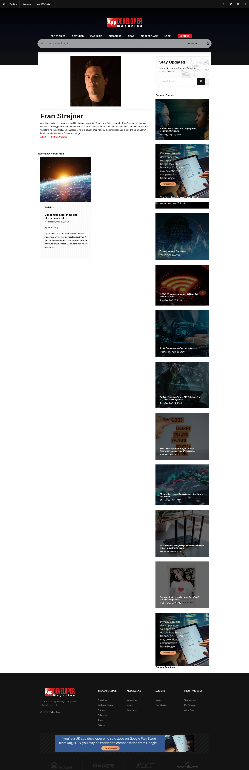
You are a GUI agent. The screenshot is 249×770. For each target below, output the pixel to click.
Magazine (96, 36)
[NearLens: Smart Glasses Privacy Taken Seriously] (182, 205)
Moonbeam (55, 711)
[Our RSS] (245, 4)
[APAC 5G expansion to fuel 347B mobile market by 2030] (182, 285)
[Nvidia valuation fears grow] (182, 236)
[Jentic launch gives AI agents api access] (182, 333)
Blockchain (49, 207)
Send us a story (44, 4)
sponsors (26, 4)
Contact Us (190, 700)
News (131, 36)
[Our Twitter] (230, 4)
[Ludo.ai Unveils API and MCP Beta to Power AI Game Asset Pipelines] (182, 385)
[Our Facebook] (223, 4)
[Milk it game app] (146, 765)
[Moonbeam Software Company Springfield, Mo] (61, 765)
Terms (101, 720)
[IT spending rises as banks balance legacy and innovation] (182, 485)
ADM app (189, 710)
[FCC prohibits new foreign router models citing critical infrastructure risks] (182, 533)
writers (13, 4)
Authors (102, 710)
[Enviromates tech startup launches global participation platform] (182, 584)
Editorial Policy (105, 705)
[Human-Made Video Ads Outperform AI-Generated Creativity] (182, 119)
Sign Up (184, 36)
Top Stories (58, 36)
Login (167, 36)
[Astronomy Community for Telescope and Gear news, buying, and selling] (188, 765)
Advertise (102, 715)
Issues (130, 705)
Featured (78, 36)
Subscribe (115, 36)
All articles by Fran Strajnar (53, 137)
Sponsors (131, 710)
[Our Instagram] (238, 4)
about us (102, 700)
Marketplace (149, 36)
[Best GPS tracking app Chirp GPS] (104, 765)
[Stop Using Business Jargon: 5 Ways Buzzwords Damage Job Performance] (182, 436)
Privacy (101, 725)
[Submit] (208, 43)
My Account (190, 705)
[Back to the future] (3, 4)
